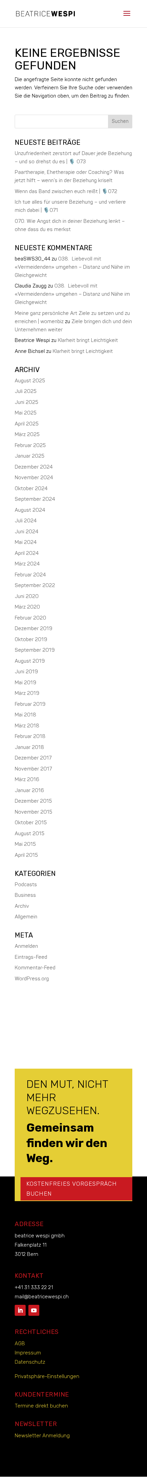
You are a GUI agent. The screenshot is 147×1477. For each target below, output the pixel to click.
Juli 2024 (26, 521)
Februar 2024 (30, 575)
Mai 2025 (26, 413)
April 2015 (26, 855)
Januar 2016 (29, 790)
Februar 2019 (30, 704)
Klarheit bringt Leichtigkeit (88, 340)
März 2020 (27, 607)
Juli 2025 (26, 391)
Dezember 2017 (33, 758)
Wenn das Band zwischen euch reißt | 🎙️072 (66, 191)
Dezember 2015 (33, 801)
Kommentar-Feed (35, 968)
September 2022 (35, 585)
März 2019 (27, 693)
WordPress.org (32, 979)
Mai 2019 (25, 682)
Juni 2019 (26, 672)
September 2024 (35, 499)
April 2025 (27, 424)
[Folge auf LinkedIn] (20, 1310)
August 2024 (30, 510)
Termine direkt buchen (41, 1406)
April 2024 (27, 553)
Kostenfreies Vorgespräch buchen (71, 1188)
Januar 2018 (29, 747)
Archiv (22, 906)
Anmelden (26, 946)
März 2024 (27, 564)
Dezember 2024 (34, 467)
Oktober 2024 (31, 488)
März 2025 (27, 434)
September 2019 (35, 650)
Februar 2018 (30, 736)
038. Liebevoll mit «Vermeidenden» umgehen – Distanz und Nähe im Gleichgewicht (72, 267)
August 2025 (30, 381)
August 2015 (29, 833)
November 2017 (33, 769)
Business (25, 895)
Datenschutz (30, 1362)
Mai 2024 (26, 542)
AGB (20, 1343)
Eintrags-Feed (31, 957)
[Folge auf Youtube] (33, 1310)
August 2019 (30, 661)
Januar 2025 (29, 456)
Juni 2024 (26, 532)
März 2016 (27, 779)
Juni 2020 (27, 596)
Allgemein (26, 917)
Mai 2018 (25, 715)
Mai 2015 (25, 844)
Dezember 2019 (33, 628)
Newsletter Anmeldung (42, 1436)
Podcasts (26, 884)
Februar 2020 (30, 618)
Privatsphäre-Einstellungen (47, 1376)
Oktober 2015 (31, 822)
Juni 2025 (26, 402)
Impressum (28, 1353)
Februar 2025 (30, 445)
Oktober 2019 (31, 639)
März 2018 (27, 726)
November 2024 (34, 477)
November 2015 (33, 812)
